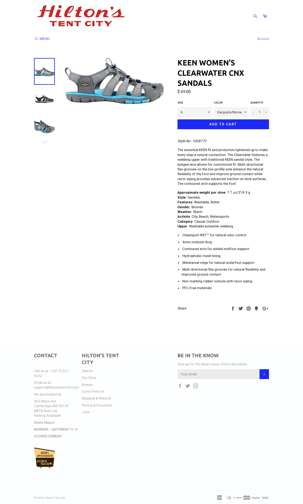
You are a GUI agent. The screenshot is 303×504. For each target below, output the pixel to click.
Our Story (89, 378)
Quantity (256, 102)
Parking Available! (47, 415)
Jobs (86, 412)
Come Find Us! (93, 391)
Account (263, 39)
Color (218, 102)
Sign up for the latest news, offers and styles (212, 364)
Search (87, 371)
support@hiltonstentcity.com (56, 387)
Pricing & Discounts (97, 405)
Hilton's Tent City (55, 497)
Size (180, 102)
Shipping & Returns (96, 398)
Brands (87, 385)
